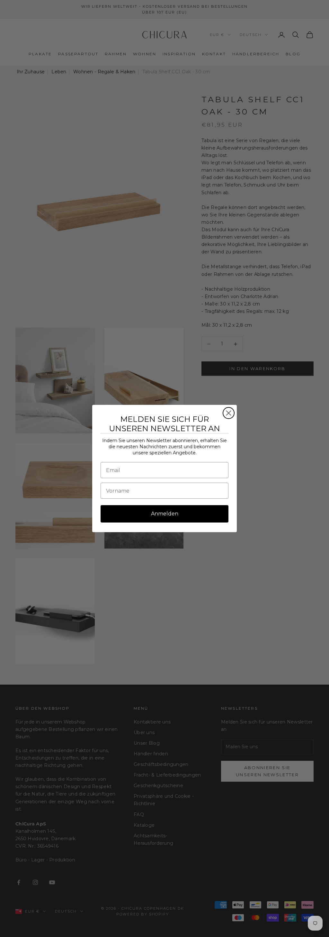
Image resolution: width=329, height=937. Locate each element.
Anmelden (164, 514)
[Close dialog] (228, 413)
